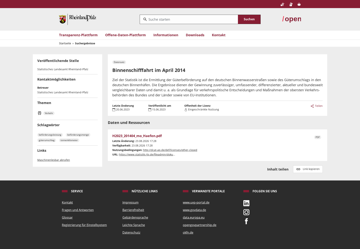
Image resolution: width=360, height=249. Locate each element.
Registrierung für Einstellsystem (84, 225)
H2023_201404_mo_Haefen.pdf (137, 136)
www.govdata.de (194, 210)
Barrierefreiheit (133, 210)
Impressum (130, 202)
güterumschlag (47, 140)
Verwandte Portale (208, 191)
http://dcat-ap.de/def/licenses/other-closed (170, 150)
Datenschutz (131, 232)
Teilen (318, 106)
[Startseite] (77, 19)
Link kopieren (311, 169)
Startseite (65, 43)
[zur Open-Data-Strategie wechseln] (291, 19)
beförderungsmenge (78, 134)
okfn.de (188, 232)
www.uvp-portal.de (196, 202)
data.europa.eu (194, 217)
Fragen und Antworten (78, 210)
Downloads (195, 35)
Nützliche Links (144, 191)
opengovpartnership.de (199, 225)
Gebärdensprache (135, 217)
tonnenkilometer (69, 140)
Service (76, 191)
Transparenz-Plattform (78, 35)
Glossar (67, 217)
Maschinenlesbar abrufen (53, 160)
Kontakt (219, 35)
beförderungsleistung (50, 134)
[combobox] (189, 19)
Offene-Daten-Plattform (125, 35)
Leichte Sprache (133, 225)
